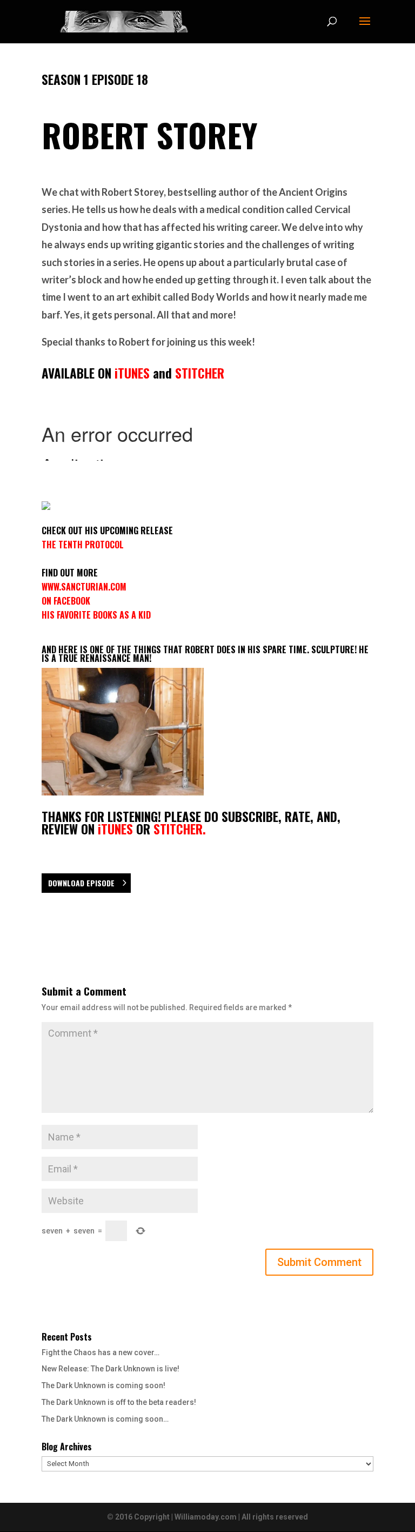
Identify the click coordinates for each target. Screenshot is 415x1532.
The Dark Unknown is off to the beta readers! (119, 1402)
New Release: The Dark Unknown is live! (110, 1368)
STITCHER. (179, 829)
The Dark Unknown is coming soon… (105, 1419)
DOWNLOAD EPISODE (81, 882)
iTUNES (132, 373)
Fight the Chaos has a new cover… (100, 1352)
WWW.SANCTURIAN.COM (84, 586)
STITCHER (199, 373)
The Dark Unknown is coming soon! (103, 1385)
